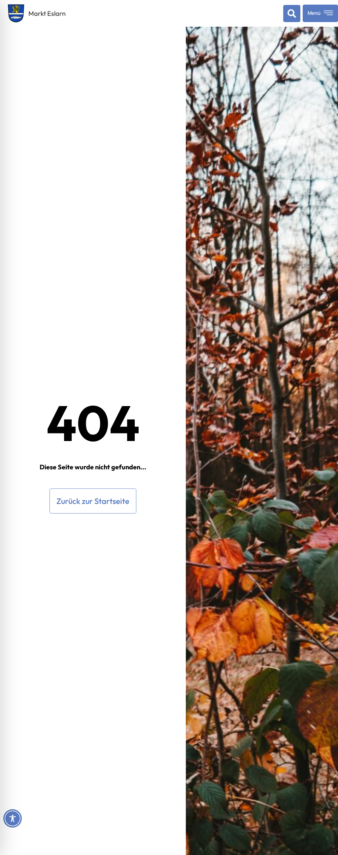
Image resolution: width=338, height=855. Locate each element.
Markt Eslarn (47, 13)
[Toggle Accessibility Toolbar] (12, 818)
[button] (290, 13)
